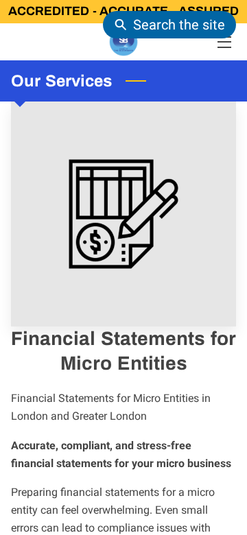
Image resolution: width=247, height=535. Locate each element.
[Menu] (223, 42)
